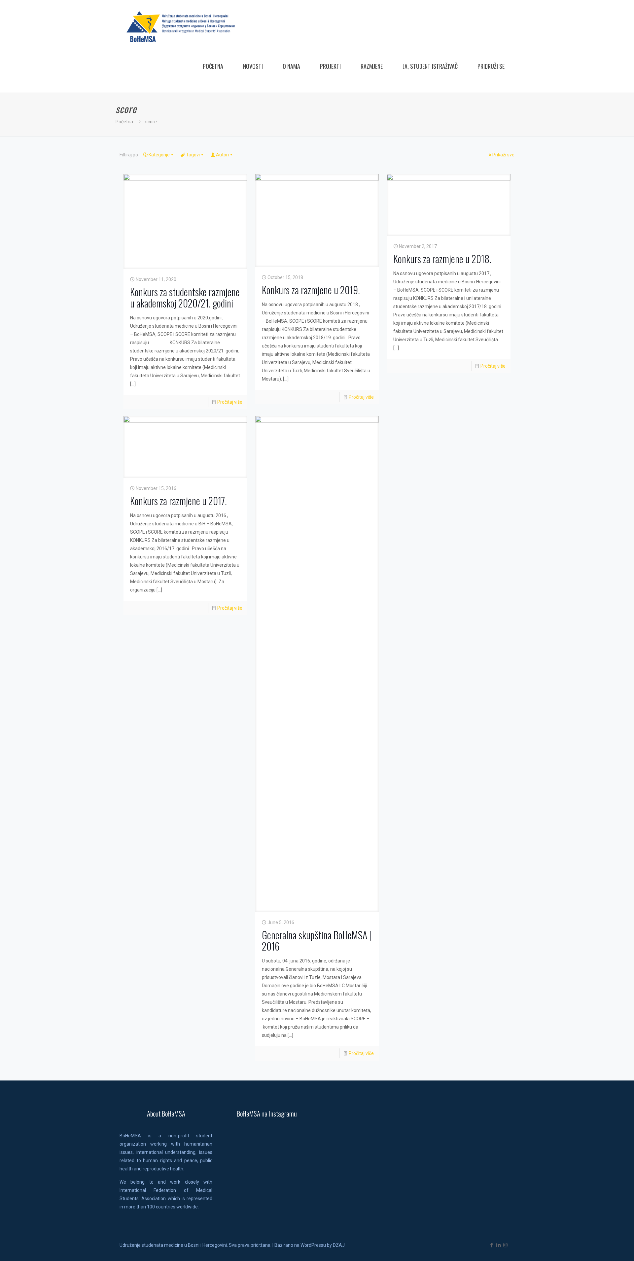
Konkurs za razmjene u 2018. (442, 258)
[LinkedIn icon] (498, 1245)
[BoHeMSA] (181, 26)
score (151, 121)
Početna (124, 121)
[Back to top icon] (602, 1247)
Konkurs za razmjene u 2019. (311, 289)
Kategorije (159, 154)
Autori (222, 154)
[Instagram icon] (505, 1245)
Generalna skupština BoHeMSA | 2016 (316, 940)
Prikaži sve (503, 154)
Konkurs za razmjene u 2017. (178, 500)
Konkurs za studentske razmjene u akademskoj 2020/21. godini (185, 297)
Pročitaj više (229, 402)
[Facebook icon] (491, 1245)
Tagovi (193, 154)
